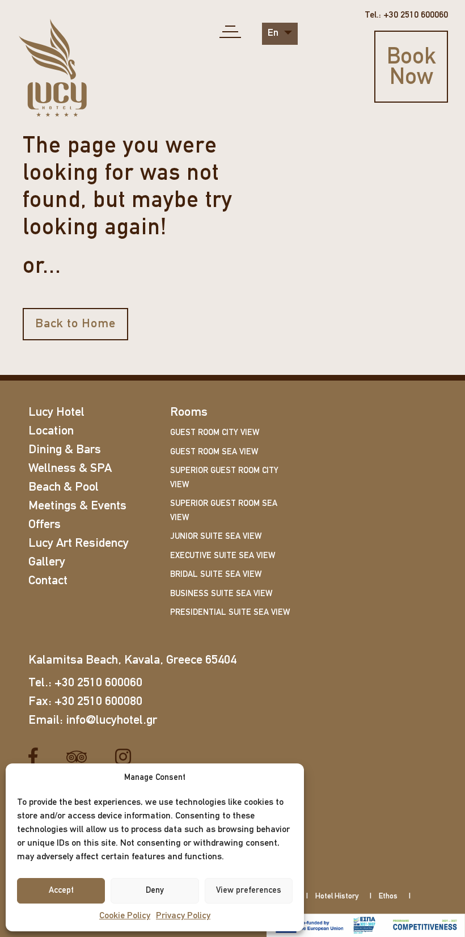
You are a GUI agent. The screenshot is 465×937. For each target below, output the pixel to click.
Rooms (189, 412)
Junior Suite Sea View (215, 537)
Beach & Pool (63, 487)
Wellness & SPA (70, 468)
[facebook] (37, 757)
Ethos (388, 896)
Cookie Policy (124, 916)
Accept (61, 891)
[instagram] (127, 757)
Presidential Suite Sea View (230, 613)
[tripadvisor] (80, 757)
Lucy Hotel (56, 412)
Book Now (411, 68)
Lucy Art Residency (78, 543)
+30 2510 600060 (98, 683)
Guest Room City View (214, 433)
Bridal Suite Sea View (215, 575)
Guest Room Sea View (214, 452)
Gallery (46, 562)
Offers (44, 524)
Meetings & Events (77, 506)
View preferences (248, 891)
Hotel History (336, 896)
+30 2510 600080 (98, 701)
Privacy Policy (183, 916)
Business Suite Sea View (221, 594)
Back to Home (75, 324)
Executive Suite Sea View (222, 556)
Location (51, 431)
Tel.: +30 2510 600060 (406, 15)
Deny (155, 891)
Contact (47, 581)
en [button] (274, 33)
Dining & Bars (64, 450)
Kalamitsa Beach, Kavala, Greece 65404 (132, 660)
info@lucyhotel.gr (111, 720)
